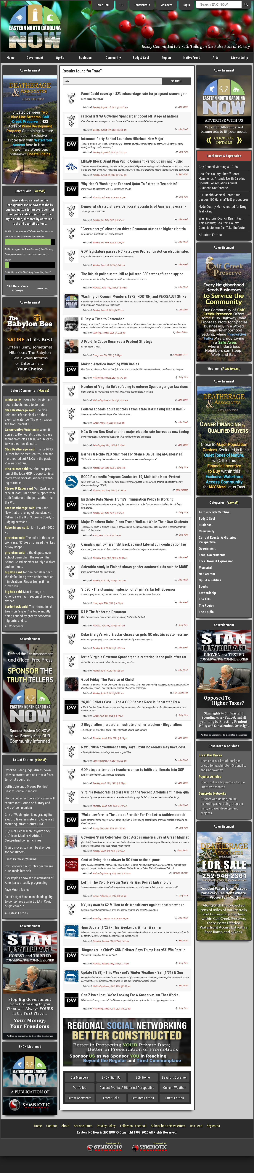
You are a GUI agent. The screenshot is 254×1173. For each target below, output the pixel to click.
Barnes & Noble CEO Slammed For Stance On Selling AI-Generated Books (131, 456)
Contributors (142, 5)
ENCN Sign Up (111, 1077)
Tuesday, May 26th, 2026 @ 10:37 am (109, 468)
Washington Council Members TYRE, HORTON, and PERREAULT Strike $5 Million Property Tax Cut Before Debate (133, 298)
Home (11, 58)
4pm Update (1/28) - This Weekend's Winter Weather (121, 927)
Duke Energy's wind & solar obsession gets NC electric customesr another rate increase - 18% (134, 636)
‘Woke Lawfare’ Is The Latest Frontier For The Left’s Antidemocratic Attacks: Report (133, 816)
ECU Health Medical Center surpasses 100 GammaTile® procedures (224, 197)
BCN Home (143, 1077)
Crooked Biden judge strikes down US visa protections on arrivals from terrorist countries (29, 774)
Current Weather (174, 1088)
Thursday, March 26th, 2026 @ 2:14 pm (110, 738)
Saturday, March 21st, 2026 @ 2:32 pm (110, 761)
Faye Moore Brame (17, 890)
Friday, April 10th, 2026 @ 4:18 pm (108, 603)
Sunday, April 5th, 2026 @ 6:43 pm (108, 716)
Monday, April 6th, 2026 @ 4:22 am (108, 693)
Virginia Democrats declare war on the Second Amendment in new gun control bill (135, 794)
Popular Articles (210, 777)
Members (166, 5)
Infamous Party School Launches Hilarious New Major (122, 138)
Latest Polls (111, 1098)
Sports (203, 586)
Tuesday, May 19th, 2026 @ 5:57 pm (108, 513)
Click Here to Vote (17, 286)
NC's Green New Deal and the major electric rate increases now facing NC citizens (135, 433)
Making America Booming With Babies (110, 364)
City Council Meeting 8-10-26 (218, 167)
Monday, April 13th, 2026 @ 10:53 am (109, 580)
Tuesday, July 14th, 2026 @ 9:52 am (108, 220)
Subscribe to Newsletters (168, 1126)
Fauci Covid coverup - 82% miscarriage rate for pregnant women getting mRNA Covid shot (134, 95)
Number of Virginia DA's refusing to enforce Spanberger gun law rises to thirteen (134, 388)
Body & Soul (141, 58)
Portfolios (79, 1088)
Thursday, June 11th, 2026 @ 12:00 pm (110, 287)
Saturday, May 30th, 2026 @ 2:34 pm (109, 445)
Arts (215, 58)
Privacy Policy (106, 1126)
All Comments (14, 626)
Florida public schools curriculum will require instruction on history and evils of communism (30, 802)
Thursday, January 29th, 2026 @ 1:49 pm (111, 941)
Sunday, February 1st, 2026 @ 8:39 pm (109, 896)
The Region (206, 605)
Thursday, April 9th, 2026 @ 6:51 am (109, 625)
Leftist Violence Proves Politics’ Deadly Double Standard (26, 789)
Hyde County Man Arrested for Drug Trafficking (223, 209)
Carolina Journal (180, 873)
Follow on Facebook (133, 1126)
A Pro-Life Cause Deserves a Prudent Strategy (116, 341)
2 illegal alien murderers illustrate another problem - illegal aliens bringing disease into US (132, 726)
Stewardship (239, 58)
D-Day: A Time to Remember (102, 319)
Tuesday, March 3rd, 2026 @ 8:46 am (109, 851)
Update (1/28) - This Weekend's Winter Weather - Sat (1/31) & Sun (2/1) (132, 974)
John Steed (183, 107)
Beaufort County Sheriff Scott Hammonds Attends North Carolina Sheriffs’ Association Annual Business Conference (222, 181)
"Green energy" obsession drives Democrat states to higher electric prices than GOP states (133, 231)
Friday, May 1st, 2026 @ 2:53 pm (107, 535)
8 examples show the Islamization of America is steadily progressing (29, 880)
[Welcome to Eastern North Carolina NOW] (35, 26)
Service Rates (83, 1126)
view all (39, 191)
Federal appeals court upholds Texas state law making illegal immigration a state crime (133, 411)
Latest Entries (174, 1098)
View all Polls (42, 289)
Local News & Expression (216, 561)
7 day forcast (230, 369)
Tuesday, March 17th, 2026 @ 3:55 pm (109, 783)
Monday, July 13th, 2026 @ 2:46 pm (108, 242)
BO (121, 5)
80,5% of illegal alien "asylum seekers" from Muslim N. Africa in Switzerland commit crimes (28, 835)
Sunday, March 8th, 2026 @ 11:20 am (109, 828)
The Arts (205, 599)
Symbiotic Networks (212, 793)
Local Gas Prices (210, 755)
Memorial (205, 567)
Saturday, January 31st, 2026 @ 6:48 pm (110, 918)
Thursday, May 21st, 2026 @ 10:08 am (109, 490)
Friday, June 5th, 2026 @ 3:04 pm (107, 355)
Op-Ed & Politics (210, 580)
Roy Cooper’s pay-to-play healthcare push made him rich (29, 868)
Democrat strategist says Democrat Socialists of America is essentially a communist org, (133, 208)
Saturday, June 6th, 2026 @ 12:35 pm (109, 332)
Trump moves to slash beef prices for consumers (28, 849)
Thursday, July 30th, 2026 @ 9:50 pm (109, 197)
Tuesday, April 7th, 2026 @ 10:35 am (109, 648)
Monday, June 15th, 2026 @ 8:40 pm (109, 265)
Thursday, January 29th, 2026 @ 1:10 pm (111, 963)
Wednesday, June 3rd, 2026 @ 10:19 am (110, 400)
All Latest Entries (16, 913)
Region (166, 58)
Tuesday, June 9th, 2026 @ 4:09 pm (108, 310)
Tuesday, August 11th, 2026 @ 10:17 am (110, 107)
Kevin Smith (182, 850)
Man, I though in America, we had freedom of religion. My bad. (29, 596)
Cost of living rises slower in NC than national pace (120, 860)
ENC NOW (183, 174)
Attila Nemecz (182, 490)
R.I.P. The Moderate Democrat (103, 612)
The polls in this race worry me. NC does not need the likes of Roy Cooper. (30, 542)
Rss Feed (196, 1126)
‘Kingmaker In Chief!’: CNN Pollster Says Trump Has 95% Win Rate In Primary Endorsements (133, 952)
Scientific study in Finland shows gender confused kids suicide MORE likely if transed (134, 569)
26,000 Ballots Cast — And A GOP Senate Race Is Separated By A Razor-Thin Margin (130, 704)
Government (34, 58)
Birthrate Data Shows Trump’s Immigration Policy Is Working (127, 499)
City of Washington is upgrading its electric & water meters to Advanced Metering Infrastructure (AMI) (29, 819)
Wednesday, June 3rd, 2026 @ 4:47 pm (110, 378)
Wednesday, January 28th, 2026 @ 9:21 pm (112, 986)
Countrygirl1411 (180, 354)
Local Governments (212, 555)
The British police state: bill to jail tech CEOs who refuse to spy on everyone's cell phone (132, 276)
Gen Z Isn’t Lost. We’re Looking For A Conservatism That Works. (130, 995)
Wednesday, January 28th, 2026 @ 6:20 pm (112, 1008)
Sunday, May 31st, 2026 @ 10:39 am (109, 423)
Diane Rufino (182, 332)
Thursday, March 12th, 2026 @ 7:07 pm (110, 806)
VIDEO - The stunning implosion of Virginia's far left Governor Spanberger (128, 591)
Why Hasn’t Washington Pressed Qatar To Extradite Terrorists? (129, 184)
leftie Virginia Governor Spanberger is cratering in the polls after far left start (134, 659)
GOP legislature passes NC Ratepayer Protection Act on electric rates (135, 251)
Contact (51, 1126)
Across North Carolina (214, 512)
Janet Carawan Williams (20, 859)
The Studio (206, 612)
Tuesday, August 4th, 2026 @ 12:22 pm (110, 152)
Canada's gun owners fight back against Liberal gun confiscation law (133, 544)
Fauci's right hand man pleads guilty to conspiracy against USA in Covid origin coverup (29, 901)
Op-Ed (60, 58)
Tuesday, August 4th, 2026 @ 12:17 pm (110, 175)
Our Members (79, 1077)
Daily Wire (183, 152)
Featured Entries (143, 1098)
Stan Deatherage (180, 692)
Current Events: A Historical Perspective (127, 1088)
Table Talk (102, 5)
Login (186, 5)
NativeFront (191, 58)
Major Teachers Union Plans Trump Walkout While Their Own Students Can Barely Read (134, 524)
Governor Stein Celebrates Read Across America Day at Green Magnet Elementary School (135, 839)
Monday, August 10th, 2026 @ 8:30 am (110, 130)
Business (85, 58)
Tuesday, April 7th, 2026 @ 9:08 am (108, 670)
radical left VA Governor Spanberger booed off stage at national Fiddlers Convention (130, 118)
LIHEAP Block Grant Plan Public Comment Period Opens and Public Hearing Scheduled (132, 163)
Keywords (213, 1126)
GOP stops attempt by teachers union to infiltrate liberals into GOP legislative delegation (132, 771)
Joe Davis (183, 309)
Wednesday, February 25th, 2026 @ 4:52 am (112, 873)
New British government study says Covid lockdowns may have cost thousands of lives (133, 749)
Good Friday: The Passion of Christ (107, 679)
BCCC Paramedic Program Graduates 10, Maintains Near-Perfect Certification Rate (130, 478)
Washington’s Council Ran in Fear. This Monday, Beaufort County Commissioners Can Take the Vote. (222, 223)
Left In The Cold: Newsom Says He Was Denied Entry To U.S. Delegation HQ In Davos (126, 884)
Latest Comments (79, 1098)
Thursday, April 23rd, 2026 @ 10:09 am (110, 558)
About (65, 1126)
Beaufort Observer (174, 1077)
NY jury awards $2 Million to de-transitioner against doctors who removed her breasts (133, 907)
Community (113, 58)
